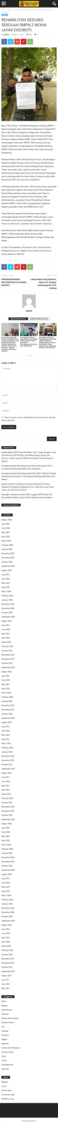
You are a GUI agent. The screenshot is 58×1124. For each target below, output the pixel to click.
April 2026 (5, 537)
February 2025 (7, 596)
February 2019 (7, 900)
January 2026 (6, 549)
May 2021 (5, 786)
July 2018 (5, 929)
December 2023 (7, 655)
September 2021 (8, 769)
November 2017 (7, 963)
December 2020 (7, 807)
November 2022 (7, 710)
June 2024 (5, 629)
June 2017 (5, 984)
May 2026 (5, 532)
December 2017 (7, 959)
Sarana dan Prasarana (10, 1048)
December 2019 (7, 857)
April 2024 (5, 638)
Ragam (4, 1039)
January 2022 (6, 752)
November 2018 (7, 912)
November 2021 (7, 760)
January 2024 (6, 651)
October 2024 (6, 613)
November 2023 (7, 659)
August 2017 (6, 976)
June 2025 (5, 579)
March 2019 (6, 895)
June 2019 (5, 883)
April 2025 (5, 587)
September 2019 (8, 870)
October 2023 (6, 663)
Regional (4, 1044)
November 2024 (7, 608)
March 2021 (6, 794)
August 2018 (6, 925)
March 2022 (6, 743)
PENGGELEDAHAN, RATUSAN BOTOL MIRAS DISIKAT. (13, 282)
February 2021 (7, 798)
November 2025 (7, 558)
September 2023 (8, 667)
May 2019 (5, 887)
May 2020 (5, 836)
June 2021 (5, 781)
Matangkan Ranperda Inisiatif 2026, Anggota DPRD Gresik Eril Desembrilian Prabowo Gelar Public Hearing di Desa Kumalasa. (27, 496)
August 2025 (6, 570)
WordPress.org (7, 1099)
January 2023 (6, 701)
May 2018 (5, 938)
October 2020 (6, 815)
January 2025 (6, 600)
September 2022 (8, 718)
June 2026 (5, 528)
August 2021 (6, 773)
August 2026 (6, 520)
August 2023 (6, 672)
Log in (3, 1086)
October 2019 (6, 866)
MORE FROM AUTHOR (39, 319)
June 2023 (5, 680)
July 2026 (5, 524)
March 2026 (6, 541)
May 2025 (5, 583)
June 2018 (5, 933)
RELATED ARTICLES (18, 319)
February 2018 (7, 950)
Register (4, 1082)
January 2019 (6, 904)
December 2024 (7, 604)
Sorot (3, 1056)
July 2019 (5, 878)
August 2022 (6, 722)
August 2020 (6, 824)
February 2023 (7, 697)
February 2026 (7, 545)
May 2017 (5, 988)
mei (2, 1027)
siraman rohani (7, 1052)
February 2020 (7, 849)
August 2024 (6, 621)
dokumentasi (6, 1010)
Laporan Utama (7, 1022)
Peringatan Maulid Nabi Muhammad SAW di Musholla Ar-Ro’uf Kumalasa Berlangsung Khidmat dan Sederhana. (28, 341)
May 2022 (5, 735)
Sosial (3, 1060)
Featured (5, 1014)
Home (3, 10)
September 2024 (8, 617)
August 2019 (6, 874)
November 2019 (7, 862)
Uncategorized (7, 1065)
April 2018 (5, 942)
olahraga (4, 1031)
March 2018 (6, 946)
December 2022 (7, 705)
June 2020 (5, 832)
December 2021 (7, 756)
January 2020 (6, 853)
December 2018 (7, 908)
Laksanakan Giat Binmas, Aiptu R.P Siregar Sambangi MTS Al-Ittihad (43, 283)
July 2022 (5, 727)
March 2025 (6, 591)
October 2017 (6, 967)
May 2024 (5, 634)
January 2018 (6, 954)
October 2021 (6, 764)
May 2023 (5, 684)
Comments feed (7, 1095)
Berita (10, 10)
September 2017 (8, 971)
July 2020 (5, 828)
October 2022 (6, 714)
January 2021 (6, 802)
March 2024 (6, 642)
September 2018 (8, 921)
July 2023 (5, 676)
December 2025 (7, 553)
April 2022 (5, 739)
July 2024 (5, 625)
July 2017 (5, 980)
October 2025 (6, 562)
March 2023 (6, 693)
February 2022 (7, 748)
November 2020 (7, 811)
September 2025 (8, 566)
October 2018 (6, 916)
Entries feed (6, 1090)
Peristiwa (5, 1035)
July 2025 (5, 575)
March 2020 (6, 845)
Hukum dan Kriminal (9, 1018)
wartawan (5, 1069)
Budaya (4, 1006)
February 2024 (7, 646)
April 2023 (5, 689)
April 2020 (5, 840)
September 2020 (8, 819)
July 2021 (5, 777)
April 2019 (5, 891)
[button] (54, 4)
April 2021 (5, 790)
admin (6, 34)
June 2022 (5, 731)
